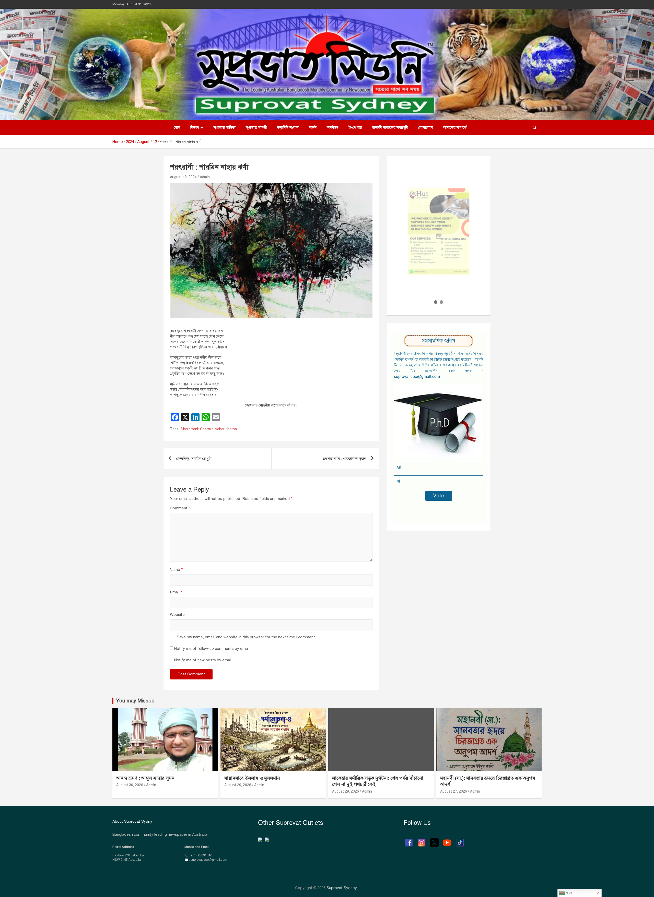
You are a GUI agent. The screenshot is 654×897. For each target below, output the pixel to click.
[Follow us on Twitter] (434, 840)
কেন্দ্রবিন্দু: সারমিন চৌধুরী (194, 458)
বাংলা (569, 892)
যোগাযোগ (425, 127)
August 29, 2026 (237, 785)
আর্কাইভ (332, 127)
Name (176, 569)
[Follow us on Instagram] (421, 840)
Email (176, 592)
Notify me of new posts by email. (203, 660)
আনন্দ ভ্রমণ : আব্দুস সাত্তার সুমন (146, 778)
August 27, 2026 (453, 791)
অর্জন (313, 127)
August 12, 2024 (183, 177)
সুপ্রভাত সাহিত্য (225, 127)
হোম (177, 127)
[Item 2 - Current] (441, 302)
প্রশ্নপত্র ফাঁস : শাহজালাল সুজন (344, 458)
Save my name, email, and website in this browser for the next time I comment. (246, 637)
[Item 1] (435, 302)
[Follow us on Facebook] (409, 840)
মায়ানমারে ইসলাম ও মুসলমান (252, 778)
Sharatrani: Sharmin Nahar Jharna (209, 429)
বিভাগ (194, 127)
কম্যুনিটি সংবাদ (288, 127)
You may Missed (135, 701)
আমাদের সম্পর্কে (454, 127)
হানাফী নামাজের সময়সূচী (390, 127)
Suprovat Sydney (341, 888)
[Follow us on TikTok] (460, 840)
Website (177, 614)
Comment (180, 508)
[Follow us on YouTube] (447, 840)
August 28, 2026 (345, 791)
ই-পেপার (355, 127)
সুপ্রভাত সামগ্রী (256, 127)
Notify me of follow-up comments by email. (212, 648)
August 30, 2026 (129, 785)
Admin (205, 177)
